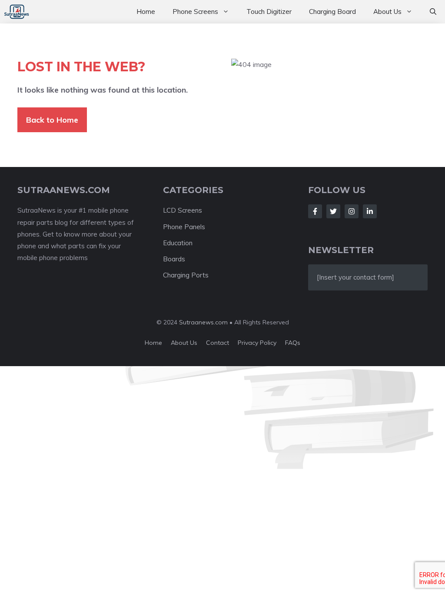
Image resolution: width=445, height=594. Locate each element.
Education (178, 243)
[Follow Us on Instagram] (352, 211)
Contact (217, 343)
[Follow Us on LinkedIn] (370, 211)
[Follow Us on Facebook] (315, 211)
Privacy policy (257, 343)
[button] (433, 11)
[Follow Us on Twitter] (333, 211)
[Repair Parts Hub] (16, 11)
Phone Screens (195, 11)
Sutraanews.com (203, 322)
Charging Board (332, 11)
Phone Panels (184, 227)
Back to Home (52, 120)
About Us (387, 11)
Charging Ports (186, 275)
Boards (174, 259)
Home (145, 11)
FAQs (292, 343)
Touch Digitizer (269, 11)
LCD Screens (182, 210)
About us (184, 343)
